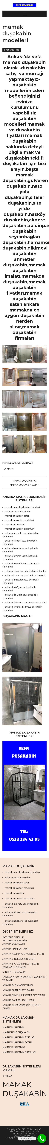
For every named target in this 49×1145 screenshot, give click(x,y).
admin (10, 469)
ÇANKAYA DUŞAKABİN (14, 967)
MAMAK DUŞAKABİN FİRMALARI (19, 1052)
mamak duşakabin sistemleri (19, 528)
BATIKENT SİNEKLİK (13, 937)
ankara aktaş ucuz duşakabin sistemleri (25, 575)
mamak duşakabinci (24, 480)
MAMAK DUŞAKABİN (13, 1027)
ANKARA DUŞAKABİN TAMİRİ (17, 985)
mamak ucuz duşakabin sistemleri (22, 507)
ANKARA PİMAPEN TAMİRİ (16, 948)
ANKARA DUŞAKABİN (13, 943)
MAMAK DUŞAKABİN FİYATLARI (18, 1037)
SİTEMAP (7, 1076)
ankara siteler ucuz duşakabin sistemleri (25, 602)
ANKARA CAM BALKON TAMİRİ (18, 1000)
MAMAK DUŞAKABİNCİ (14, 1047)
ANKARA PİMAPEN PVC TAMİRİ (18, 990)
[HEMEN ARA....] (41, 1138)
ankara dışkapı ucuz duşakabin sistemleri (26, 571)
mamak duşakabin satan (24, 484)
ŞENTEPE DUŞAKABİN (14, 972)
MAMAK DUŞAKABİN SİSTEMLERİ (17, 463)
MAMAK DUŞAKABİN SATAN (17, 1042)
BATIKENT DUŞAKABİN (14, 940)
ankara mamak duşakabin (18, 511)
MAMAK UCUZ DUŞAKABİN (16, 1032)
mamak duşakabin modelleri (19, 520)
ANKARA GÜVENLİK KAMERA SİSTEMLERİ (23, 995)
